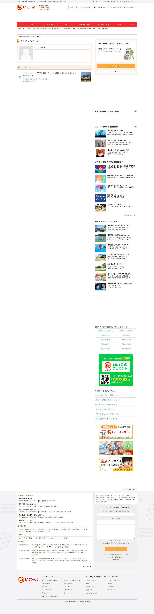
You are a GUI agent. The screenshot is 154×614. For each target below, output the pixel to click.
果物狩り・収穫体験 (67, 522)
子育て (120, 24)
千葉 (46, 28)
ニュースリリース (47, 590)
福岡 (106, 28)
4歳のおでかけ (105, 339)
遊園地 (21, 501)
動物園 (26, 501)
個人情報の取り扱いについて (116, 540)
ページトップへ (130, 489)
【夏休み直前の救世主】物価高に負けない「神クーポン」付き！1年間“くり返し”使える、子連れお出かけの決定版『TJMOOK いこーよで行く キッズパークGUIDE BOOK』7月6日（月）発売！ (59, 553)
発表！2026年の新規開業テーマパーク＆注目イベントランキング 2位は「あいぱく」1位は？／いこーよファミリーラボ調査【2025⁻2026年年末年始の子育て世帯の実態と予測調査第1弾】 (59, 561)
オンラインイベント (51, 24)
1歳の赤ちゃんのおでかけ (126, 331)
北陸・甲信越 (66, 28)
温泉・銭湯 (22, 522)
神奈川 (42, 28)
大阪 (77, 28)
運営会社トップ (91, 580)
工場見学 (21, 506)
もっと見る (86, 566)
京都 (81, 28)
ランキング (69, 24)
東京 (38, 28)
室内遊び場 (33, 517)
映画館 (40, 517)
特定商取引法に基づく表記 (50, 596)
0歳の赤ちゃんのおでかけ (105, 331)
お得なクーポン (23, 512)
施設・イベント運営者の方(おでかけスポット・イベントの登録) (48, 538)
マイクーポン (97, 2)
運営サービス (90, 587)
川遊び (69, 512)
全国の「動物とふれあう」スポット (108, 400)
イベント (34, 24)
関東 (34, 28)
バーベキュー (34, 501)
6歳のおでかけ (105, 344)
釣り (40, 501)
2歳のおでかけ (105, 335)
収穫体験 (47, 506)
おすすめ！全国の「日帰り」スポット (108, 395)
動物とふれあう (118, 7)
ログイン (133, 2)
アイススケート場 (39, 522)
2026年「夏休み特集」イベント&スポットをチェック (35, 529)
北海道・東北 (22, 28)
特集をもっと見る (130, 215)
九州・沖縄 (101, 28)
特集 (131, 24)
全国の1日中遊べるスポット (105, 409)
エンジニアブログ (91, 593)
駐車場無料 (42, 512)
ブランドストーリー (114, 580)
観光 (54, 501)
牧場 (44, 501)
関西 (74, 28)
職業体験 (54, 506)
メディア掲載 (68, 590)
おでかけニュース (104, 24)
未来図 (110, 583)
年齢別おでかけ (84, 24)
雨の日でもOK (107, 7)
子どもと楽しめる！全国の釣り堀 (107, 414)
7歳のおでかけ (126, 344)
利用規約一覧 (46, 583)
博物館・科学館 (48, 517)
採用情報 (89, 590)
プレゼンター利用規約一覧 (72, 580)
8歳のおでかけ (105, 348)
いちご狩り (56, 522)
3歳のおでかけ (126, 335)
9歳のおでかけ (126, 348)
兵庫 (84, 28)
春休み (100, 7)
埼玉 (49, 28)
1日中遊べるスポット (130, 7)
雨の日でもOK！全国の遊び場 (106, 404)
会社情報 (111, 587)
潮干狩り (48, 522)
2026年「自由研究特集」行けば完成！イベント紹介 (34, 531)
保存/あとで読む (110, 2)
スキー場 (29, 522)
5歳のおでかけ (126, 339)
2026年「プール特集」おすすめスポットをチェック (69, 529)
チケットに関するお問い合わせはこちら (116, 554)
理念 (87, 583)
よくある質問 (68, 583)
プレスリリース (113, 590)
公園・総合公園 (61, 512)
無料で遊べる (34, 512)
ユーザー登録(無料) (123, 2)
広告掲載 (44, 587)
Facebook (45, 593)
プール (49, 501)
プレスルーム (68, 587)
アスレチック (51, 512)
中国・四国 (91, 28)
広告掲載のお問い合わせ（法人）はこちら (116, 543)
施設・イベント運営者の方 (50, 580)
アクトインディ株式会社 (109, 577)
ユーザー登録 (23, 538)
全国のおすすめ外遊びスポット (106, 419)
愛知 (58, 28)
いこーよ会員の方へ (116, 559)
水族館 (61, 517)
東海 (55, 28)
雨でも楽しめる (23, 517)
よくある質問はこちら (116, 557)
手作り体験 (28, 506)
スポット (22, 24)
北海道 (28, 28)
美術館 (56, 517)
